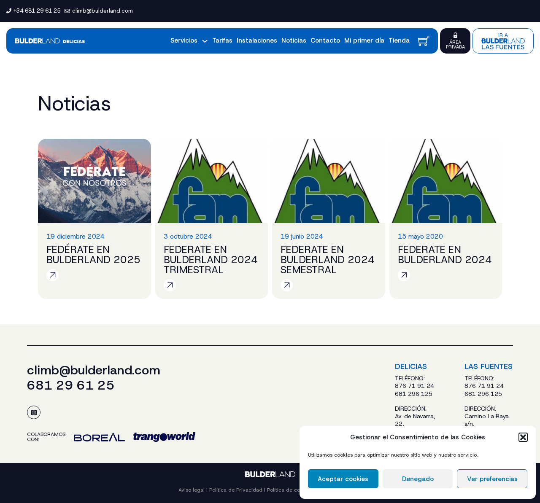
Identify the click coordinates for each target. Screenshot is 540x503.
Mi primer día (364, 40)
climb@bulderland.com (93, 370)
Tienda (399, 40)
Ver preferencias (492, 479)
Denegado (418, 479)
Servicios (183, 40)
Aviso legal (191, 490)
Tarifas (222, 40)
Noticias (293, 40)
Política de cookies (290, 490)
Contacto (325, 40)
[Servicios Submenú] (205, 41)
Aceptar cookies (343, 479)
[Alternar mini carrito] (423, 41)
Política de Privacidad (235, 490)
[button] (523, 437)
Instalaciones (257, 40)
